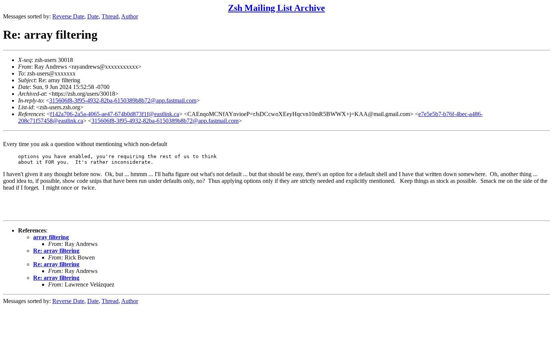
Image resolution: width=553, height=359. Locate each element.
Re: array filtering (56, 250)
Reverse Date (68, 16)
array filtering (51, 237)
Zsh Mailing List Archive (276, 8)
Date (93, 16)
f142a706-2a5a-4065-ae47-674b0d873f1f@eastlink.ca (114, 114)
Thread (110, 16)
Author (129, 16)
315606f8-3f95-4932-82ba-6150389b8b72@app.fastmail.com (122, 100)
